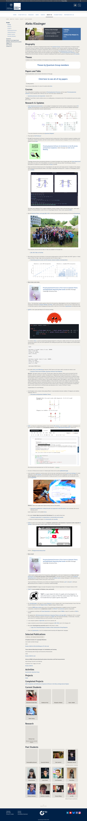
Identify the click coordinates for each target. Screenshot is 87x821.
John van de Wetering (38, 369)
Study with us (22, 14)
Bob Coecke (62, 289)
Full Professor (37, 135)
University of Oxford (43, 819)
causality (55, 519)
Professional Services (12, 30)
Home (14, 14)
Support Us (9, 43)
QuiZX (29, 309)
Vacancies (8, 38)
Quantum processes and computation (36, 96)
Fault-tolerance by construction (35, 106)
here (51, 86)
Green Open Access (76, 161)
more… (65, 36)
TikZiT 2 (30, 589)
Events (43, 14)
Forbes (50, 304)
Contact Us (9, 46)
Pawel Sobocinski (45, 611)
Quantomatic (35, 630)
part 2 (70, 581)
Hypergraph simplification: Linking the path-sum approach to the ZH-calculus (48, 508)
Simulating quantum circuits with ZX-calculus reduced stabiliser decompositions (49, 260)
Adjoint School (44, 604)
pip (69, 426)
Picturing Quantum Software (68, 52)
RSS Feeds (8, 812)
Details (27, 646)
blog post (49, 603)
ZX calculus (76, 54)
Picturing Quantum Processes (65, 51)
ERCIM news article (37, 607)
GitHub (32, 169)
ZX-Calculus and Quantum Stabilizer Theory (40, 394)
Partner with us (69, 14)
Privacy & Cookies (10, 814)
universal (62, 608)
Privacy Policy (64, 0)
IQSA (53, 616)
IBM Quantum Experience (64, 427)
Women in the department (12, 40)
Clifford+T (55, 608)
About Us (50, 14)
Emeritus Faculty (11, 34)
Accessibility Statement (23, 814)
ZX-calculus (56, 426)
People (17, 19)
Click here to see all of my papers (53, 79)
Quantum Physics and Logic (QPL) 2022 (41, 213)
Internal (19, 811)
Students (9, 28)
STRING (62, 611)
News (37, 14)
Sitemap (19, 812)
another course (57, 578)
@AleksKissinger (64, 470)
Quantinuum (77, 213)
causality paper (33, 603)
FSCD (76, 611)
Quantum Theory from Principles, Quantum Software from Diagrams (46, 371)
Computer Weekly (43, 304)
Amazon (32, 576)
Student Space (58, 14)
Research (31, 14)
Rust (35, 340)
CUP (29, 576)
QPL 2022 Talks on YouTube (36, 252)
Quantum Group (56, 46)
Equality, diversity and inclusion (13, 41)
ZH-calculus (38, 474)
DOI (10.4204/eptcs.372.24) (40, 646)
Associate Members (12, 36)
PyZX (29, 426)
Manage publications (37, 637)
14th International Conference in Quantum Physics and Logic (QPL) (50, 615)
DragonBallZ (33, 477)
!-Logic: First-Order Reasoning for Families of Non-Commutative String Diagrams (49, 627)
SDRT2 (70, 210)
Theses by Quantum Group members (53, 65)
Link (48, 646)
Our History (9, 44)
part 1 (66, 581)
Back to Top (43, 806)
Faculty (21, 19)
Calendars (8, 811)
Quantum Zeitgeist (49, 133)
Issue (51, 164)
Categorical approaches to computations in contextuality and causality (46, 517)
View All (28, 637)
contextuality (48, 519)
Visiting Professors (11, 32)
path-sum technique (71, 473)
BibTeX (31, 646)
